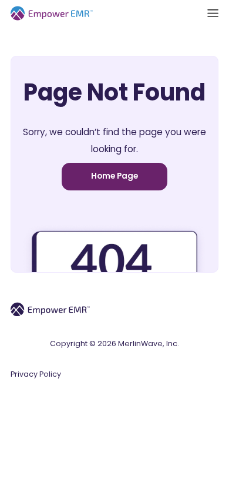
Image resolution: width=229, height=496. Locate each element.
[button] (212, 13)
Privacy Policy (36, 374)
